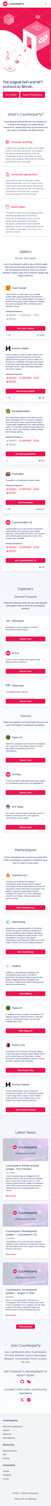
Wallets (6, 1430)
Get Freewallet (25, 502)
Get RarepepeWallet (25, 454)
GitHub (6, 1458)
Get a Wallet (11, 95)
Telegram (7, 1475)
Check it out (25, 639)
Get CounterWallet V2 (25, 560)
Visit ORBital (25, 994)
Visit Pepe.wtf (25, 1031)
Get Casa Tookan (25, 328)
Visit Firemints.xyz (25, 907)
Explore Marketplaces (32, 95)
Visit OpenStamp (25, 952)
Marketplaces (9, 1438)
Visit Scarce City (26, 1070)
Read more (11, 1196)
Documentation (10, 1451)
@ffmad (32, 1499)
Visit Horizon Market (26, 1110)
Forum (6, 1479)
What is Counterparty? (13, 1426)
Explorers (7, 1434)
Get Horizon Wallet (25, 391)
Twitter (6, 1471)
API (4, 1454)
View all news (25, 1326)
